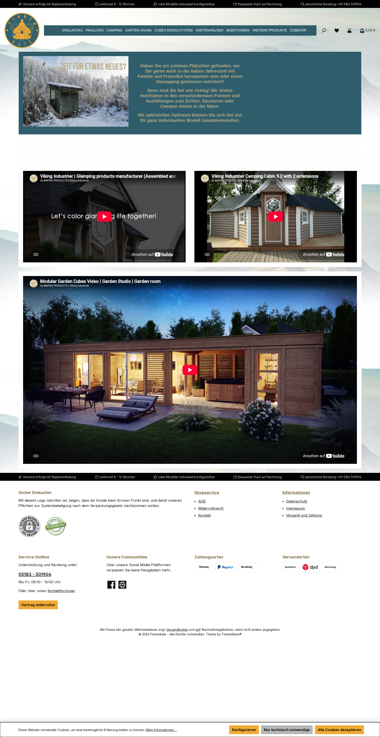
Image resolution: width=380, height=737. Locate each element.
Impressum (295, 508)
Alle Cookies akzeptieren (339, 730)
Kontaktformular (61, 591)
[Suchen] (324, 30)
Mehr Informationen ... (161, 730)
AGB (202, 501)
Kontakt (204, 515)
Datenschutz (296, 501)
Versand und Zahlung (304, 515)
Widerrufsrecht (210, 508)
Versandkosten (177, 629)
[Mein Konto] (349, 30)
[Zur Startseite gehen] (22, 30)
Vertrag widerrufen (38, 605)
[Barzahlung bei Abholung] (246, 567)
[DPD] (310, 567)
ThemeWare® (232, 634)
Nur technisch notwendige (287, 730)
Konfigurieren (244, 730)
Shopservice (206, 492)
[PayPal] (225, 567)
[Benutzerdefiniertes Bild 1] (56, 526)
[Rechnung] (204, 567)
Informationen (296, 492)
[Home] (57, 30)
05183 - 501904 (34, 574)
